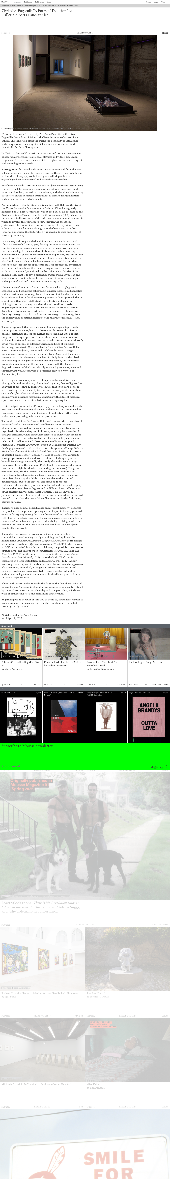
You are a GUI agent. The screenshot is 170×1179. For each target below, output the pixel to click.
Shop (49, 2)
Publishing (28, 2)
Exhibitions (39, 2)
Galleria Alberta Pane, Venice (21, 614)
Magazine (17, 2)
